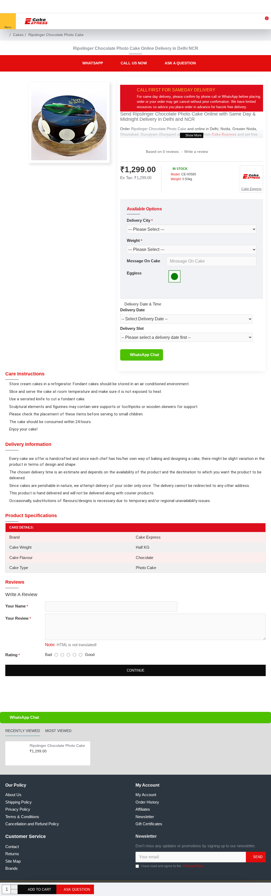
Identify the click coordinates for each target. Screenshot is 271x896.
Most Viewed (58, 731)
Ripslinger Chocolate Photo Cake (168, 114)
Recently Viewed (22, 731)
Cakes (18, 35)
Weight (133, 240)
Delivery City (138, 220)
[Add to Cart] (31, 756)
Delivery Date (132, 310)
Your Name (15, 606)
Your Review (17, 618)
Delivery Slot (132, 328)
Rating (11, 655)
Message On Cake (143, 261)
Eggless (134, 273)
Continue (135, 670)
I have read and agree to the (172, 866)
